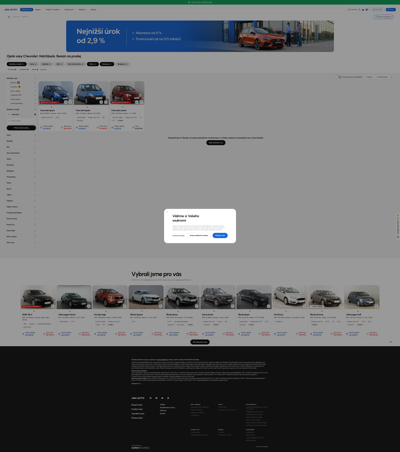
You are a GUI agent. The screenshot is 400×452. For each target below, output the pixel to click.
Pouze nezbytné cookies (199, 235)
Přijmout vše (220, 235)
